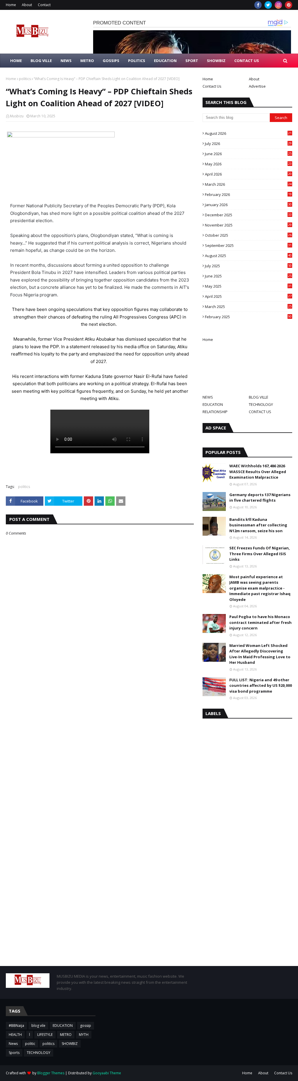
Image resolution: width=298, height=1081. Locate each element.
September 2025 (248, 245)
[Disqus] (100, 741)
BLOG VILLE (258, 397)
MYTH (83, 1034)
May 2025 (248, 286)
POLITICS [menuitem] (136, 60)
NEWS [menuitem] (66, 60)
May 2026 (248, 164)
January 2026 (248, 204)
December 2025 (248, 214)
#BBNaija (16, 1025)
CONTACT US (260, 411)
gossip (85, 1025)
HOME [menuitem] (16, 60)
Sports (14, 1052)
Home (11, 4)
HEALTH (15, 1034)
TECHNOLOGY (261, 404)
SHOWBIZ (70, 1043)
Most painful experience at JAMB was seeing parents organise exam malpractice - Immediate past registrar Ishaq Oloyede (259, 588)
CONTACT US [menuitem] (246, 60)
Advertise (257, 86)
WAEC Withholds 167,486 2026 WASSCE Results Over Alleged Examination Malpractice (257, 471)
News (13, 1043)
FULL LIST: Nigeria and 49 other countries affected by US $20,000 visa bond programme (260, 685)
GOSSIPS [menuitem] (111, 60)
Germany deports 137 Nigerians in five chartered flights (259, 497)
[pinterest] (288, 5)
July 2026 (248, 143)
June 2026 (248, 153)
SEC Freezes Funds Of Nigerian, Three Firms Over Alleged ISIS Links (259, 553)
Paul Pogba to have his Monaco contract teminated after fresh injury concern (260, 622)
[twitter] (268, 5)
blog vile (38, 1025)
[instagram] (278, 5)
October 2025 (248, 235)
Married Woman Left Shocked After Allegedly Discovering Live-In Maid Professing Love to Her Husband (259, 654)
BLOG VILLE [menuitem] (41, 60)
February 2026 (248, 194)
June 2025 (248, 276)
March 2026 (248, 184)
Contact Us (212, 86)
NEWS (208, 397)
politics (25, 78)
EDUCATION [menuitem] (165, 60)
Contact (44, 4)
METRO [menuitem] (87, 60)
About (27, 4)
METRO (66, 1034)
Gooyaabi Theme (107, 1073)
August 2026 (248, 133)
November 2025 (248, 225)
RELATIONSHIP (215, 411)
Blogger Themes (50, 1073)
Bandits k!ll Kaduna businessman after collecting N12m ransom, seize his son (258, 525)
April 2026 (248, 174)
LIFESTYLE (45, 1034)
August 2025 (248, 255)
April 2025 (248, 296)
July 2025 (248, 265)
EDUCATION (213, 404)
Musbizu (17, 116)
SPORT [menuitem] (191, 60)
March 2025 (248, 306)
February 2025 (248, 316)
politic (30, 1043)
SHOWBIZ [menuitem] (216, 60)
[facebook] (258, 5)
